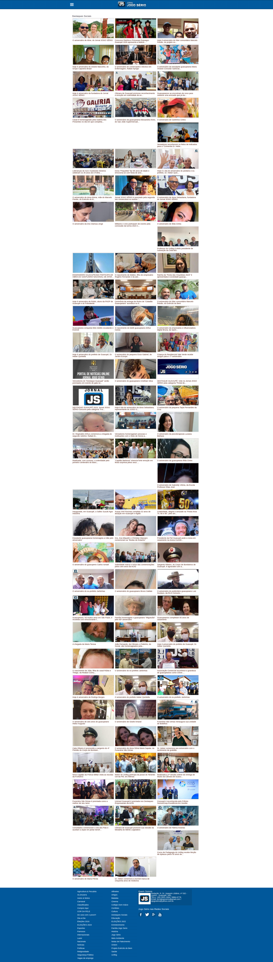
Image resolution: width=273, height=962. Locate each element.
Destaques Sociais (81, 16)
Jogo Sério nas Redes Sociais (153, 909)
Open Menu (71, 4)
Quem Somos (145, 891)
